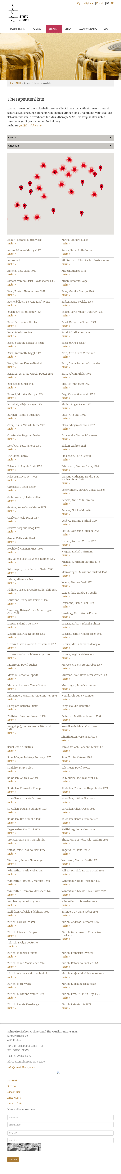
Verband (37, 29)
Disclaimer (13, 1092)
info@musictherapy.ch (21, 1067)
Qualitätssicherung (30, 125)
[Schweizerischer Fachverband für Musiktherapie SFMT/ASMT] (19, 12)
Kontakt (100, 3)
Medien (68, 29)
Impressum (14, 1097)
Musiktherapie (17, 29)
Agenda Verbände (88, 29)
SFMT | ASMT (15, 83)
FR (112, 3)
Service (53, 29)
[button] (53, 211)
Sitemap (12, 1086)
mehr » (11, 243)
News (105, 29)
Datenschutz (14, 1103)
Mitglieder (89, 3)
